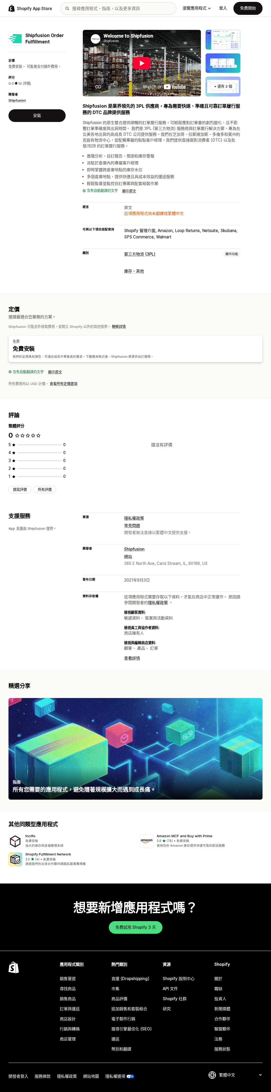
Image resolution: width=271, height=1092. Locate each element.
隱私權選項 (115, 1076)
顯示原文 (129, 191)
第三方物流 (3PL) (139, 254)
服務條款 (43, 1076)
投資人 (220, 998)
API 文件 (170, 988)
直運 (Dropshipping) (130, 978)
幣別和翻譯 (121, 1049)
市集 (115, 988)
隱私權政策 (134, 518)
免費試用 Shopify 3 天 (135, 927)
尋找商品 (68, 988)
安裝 (37, 115)
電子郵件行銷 (123, 1018)
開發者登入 (18, 1076)
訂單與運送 (70, 1008)
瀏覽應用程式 (194, 8)
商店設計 (68, 1018)
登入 (223, 8)
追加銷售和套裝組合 (129, 1008)
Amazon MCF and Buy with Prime (184, 836)
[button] (69, 841)
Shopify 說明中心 (179, 978)
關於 (218, 978)
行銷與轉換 (70, 1028)
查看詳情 (132, 658)
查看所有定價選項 (63, 384)
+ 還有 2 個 (223, 86)
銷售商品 (68, 998)
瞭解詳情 (119, 326)
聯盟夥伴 (222, 1028)
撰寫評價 (20, 489)
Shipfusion (17, 100)
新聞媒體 (222, 1008)
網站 (128, 556)
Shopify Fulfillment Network (48, 854)
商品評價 (119, 998)
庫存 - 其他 (134, 271)
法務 (218, 1038)
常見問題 (132, 525)
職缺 (218, 988)
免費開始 (248, 8)
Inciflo (30, 836)
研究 (167, 1008)
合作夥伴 (222, 1018)
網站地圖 (91, 1076)
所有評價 (45, 489)
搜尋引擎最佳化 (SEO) (131, 1028)
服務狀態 (222, 1049)
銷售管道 (68, 978)
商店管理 (68, 1038)
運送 (115, 1038)
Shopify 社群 (175, 998)
